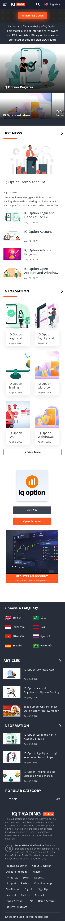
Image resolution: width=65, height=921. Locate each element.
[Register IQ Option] (32, 551)
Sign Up (43, 889)
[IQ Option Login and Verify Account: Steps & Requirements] (18, 316)
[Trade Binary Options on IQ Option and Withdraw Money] (11, 710)
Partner (25, 895)
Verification (13, 889)
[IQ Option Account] (12, 235)
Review (25, 883)
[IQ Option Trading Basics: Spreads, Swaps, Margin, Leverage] (18, 365)
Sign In (29, 889)
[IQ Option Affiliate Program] (12, 253)
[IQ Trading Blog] (32, 813)
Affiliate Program (16, 871)
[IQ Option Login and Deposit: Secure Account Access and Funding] (12, 216)
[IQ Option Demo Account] (32, 160)
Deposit (39, 877)
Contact (39, 895)
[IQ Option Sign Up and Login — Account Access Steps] (47, 316)
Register (37, 871)
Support (11, 883)
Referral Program (16, 907)
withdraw (12, 877)
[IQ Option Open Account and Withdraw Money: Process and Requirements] (12, 272)
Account (11, 895)
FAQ (30, 901)
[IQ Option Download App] (11, 673)
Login (26, 877)
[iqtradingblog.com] (17, 4)
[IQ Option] (32, 500)
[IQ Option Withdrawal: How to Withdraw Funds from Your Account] (47, 414)
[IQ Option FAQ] (18, 414)
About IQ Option (41, 865)
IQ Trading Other (16, 865)
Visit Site (32, 510)
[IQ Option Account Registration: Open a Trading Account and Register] (11, 691)
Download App (43, 883)
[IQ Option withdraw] (47, 365)
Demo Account (46, 901)
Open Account (32, 521)
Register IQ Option (32, 15)
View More (34, 452)
